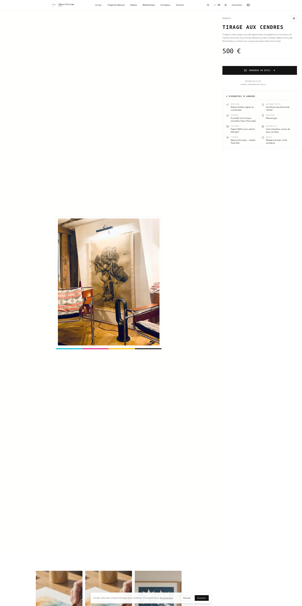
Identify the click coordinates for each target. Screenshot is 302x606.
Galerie (133, 5)
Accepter (201, 598)
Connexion (237, 5)
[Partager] (294, 18)
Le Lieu (98, 5)
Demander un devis (259, 70)
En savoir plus (166, 598)
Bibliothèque (149, 5)
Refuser (187, 598)
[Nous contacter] (248, 5)
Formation (165, 5)
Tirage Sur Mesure (116, 5)
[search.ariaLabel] (208, 5)
